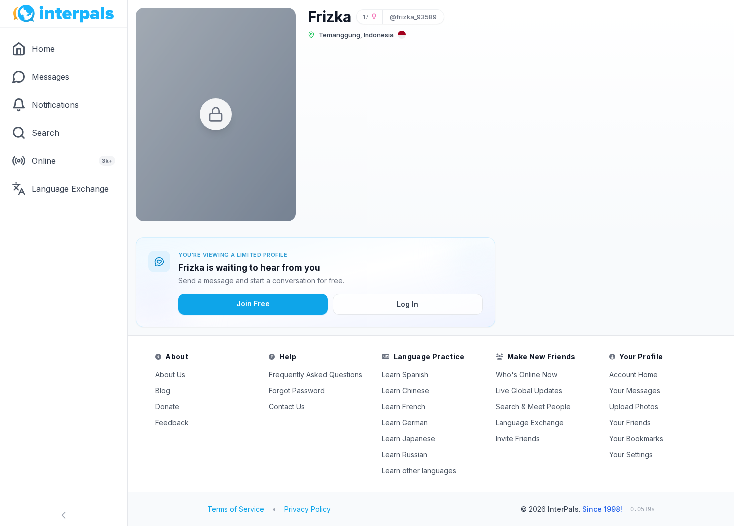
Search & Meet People (533, 406)
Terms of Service (235, 509)
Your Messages (634, 390)
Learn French (403, 406)
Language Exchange (530, 422)
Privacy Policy (307, 509)
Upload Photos (633, 406)
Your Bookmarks (636, 438)
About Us (170, 374)
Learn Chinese (405, 390)
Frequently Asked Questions (315, 374)
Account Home (633, 374)
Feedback (172, 422)
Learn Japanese (408, 438)
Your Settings (631, 454)
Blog (162, 390)
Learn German (405, 422)
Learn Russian (404, 454)
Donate (167, 406)
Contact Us (287, 406)
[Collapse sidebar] (63, 515)
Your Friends (630, 422)
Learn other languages (419, 470)
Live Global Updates (529, 390)
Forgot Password (297, 390)
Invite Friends (518, 438)
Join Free (253, 303)
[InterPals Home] (63, 14)
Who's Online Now (526, 374)
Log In (407, 304)
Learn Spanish (405, 374)
